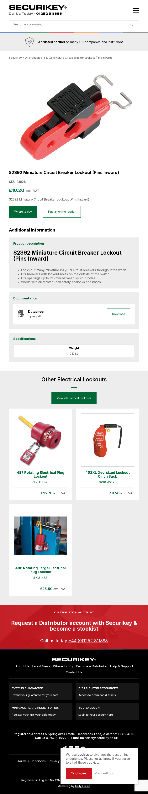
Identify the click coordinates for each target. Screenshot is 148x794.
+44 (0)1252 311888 (88, 640)
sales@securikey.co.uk (101, 738)
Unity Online (82, 786)
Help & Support (121, 666)
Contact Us (74, 672)
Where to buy (23, 211)
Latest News (41, 666)
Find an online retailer (62, 211)
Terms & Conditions (31, 761)
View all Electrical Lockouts (74, 398)
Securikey (38, 7)
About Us (22, 666)
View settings (104, 773)
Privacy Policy (59, 761)
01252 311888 (56, 738)
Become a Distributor (91, 666)
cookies (83, 754)
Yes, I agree (79, 773)
